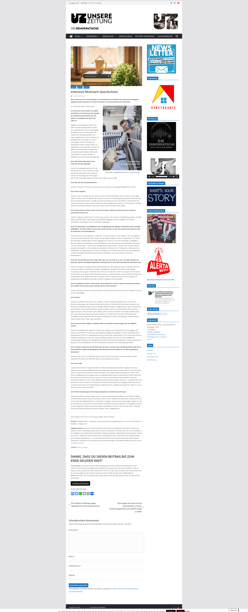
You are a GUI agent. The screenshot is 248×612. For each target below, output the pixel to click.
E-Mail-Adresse (75, 566)
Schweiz (86, 87)
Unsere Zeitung (108, 36)
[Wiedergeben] (149, 176)
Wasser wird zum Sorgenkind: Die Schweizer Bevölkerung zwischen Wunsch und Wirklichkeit (106, 4)
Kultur (80, 87)
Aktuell (78, 36)
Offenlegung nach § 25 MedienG (157, 337)
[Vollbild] (177, 176)
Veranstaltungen (125, 36)
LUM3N (79, 447)
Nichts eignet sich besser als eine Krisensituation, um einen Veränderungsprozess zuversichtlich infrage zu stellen (125, 507)
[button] (82, 36)
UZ (84, 96)
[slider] (161, 176)
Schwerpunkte (91, 36)
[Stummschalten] (174, 176)
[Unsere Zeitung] (124, 11)
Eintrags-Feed (151, 353)
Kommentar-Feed (152, 357)
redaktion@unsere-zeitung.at (156, 334)
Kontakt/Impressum (165, 36)
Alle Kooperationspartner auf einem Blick (161, 280)
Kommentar (74, 530)
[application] (163, 166)
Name (71, 556)
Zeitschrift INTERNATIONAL (144, 36)
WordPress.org (151, 360)
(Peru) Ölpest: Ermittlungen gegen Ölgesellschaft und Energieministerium (85, 504)
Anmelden (150, 350)
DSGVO (149, 339)
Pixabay (85, 447)
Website (72, 575)
